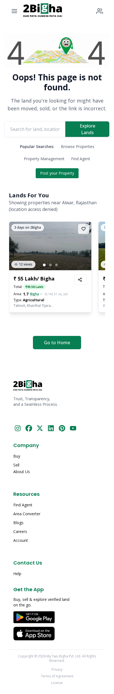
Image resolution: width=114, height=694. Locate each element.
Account (20, 540)
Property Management (44, 158)
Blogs (18, 522)
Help (17, 573)
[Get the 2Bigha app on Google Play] (57, 617)
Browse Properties (77, 146)
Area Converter (26, 513)
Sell (16, 465)
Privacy (57, 669)
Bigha (34, 294)
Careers (20, 531)
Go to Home (57, 343)
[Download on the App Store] (57, 634)
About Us (21, 471)
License (57, 683)
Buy (16, 456)
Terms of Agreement (57, 676)
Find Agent (80, 158)
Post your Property (57, 173)
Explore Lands (87, 129)
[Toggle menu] (14, 11)
